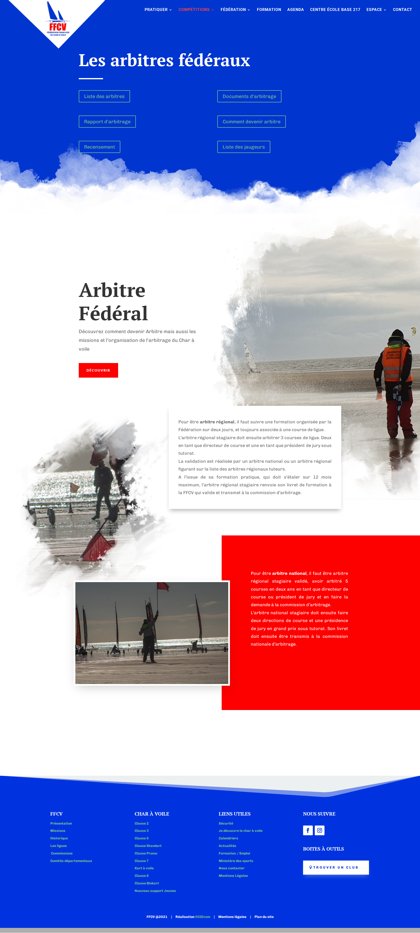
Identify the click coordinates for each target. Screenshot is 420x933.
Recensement (99, 147)
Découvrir (98, 370)
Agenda (295, 10)
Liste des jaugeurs (244, 147)
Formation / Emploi (234, 853)
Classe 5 (142, 838)
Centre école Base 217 (335, 10)
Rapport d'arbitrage (107, 121)
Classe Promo (146, 853)
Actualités (227, 846)
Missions (57, 831)
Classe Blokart (147, 883)
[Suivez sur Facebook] (308, 830)
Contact (402, 10)
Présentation (61, 823)
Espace (374, 10)
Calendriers (228, 838)
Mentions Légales (233, 876)
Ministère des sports (236, 861)
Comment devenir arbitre (251, 121)
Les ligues (58, 846)
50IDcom (202, 917)
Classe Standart (148, 846)
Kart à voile (144, 868)
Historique (59, 838)
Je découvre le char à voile (240, 831)
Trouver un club (336, 867)
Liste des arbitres (104, 96)
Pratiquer (156, 10)
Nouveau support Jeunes (155, 891)
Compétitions (194, 10)
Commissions (61, 853)
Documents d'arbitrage (249, 96)
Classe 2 (142, 823)
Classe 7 (142, 861)
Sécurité (226, 823)
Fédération (233, 10)
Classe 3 (142, 831)
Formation (269, 10)
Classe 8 (142, 876)
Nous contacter (232, 868)
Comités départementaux (71, 861)
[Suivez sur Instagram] (319, 830)
